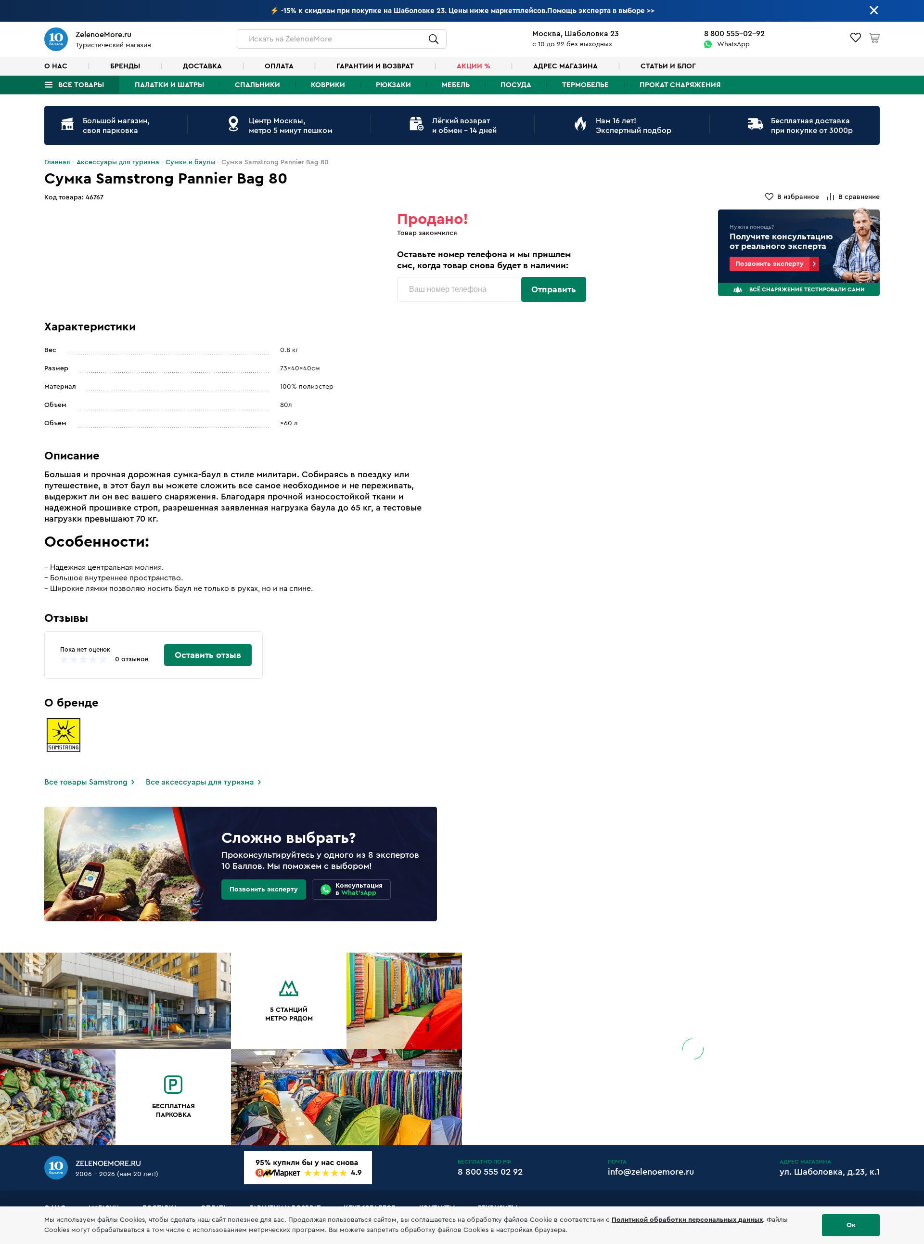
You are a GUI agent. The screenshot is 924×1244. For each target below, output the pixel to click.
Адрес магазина (565, 66)
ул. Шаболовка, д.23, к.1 (830, 1171)
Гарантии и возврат (375, 66)
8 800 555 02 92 (490, 1171)
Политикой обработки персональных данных (687, 1220)
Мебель (456, 85)
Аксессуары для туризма (118, 162)
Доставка (202, 66)
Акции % (473, 66)
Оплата (279, 66)
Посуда (515, 85)
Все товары (81, 85)
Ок (851, 1225)
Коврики (328, 85)
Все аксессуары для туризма (200, 782)
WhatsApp (733, 44)
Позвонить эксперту (769, 264)
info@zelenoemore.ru (651, 1171)
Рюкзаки (393, 85)
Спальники (257, 85)
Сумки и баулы (190, 162)
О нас (55, 66)
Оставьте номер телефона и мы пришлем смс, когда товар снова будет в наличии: (484, 260)
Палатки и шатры (169, 85)
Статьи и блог (668, 66)
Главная (57, 162)
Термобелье (585, 85)
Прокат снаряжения (680, 85)
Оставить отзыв (208, 655)
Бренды (125, 66)
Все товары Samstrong (86, 782)
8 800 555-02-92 (734, 34)
